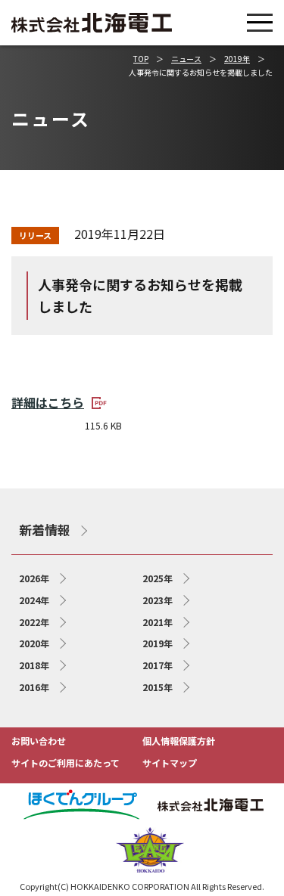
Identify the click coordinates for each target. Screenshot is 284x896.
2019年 (237, 58)
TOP (140, 58)
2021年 (157, 621)
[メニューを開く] (260, 22)
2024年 (34, 600)
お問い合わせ (38, 740)
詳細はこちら (59, 401)
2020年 (34, 643)
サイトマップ (169, 762)
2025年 (157, 578)
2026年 (34, 578)
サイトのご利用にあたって (65, 762)
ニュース (186, 58)
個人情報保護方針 (178, 740)
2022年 (34, 621)
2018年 (34, 665)
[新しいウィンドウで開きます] (150, 867)
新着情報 (44, 529)
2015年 (157, 687)
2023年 (157, 600)
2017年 (157, 665)
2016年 (34, 687)
